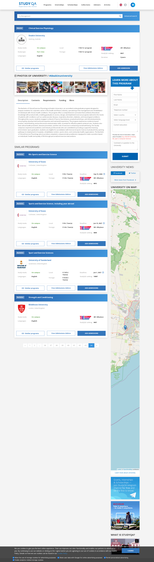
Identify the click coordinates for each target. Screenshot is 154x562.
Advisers (97, 5)
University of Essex (37, 162)
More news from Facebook (124, 180)
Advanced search (130, 16)
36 (45, 345)
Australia (38, 39)
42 (80, 345)
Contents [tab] (35, 100)
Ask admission (123, 68)
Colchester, (32, 165)
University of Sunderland (40, 260)
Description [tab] (23, 100)
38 (57, 345)
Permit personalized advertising (117, 558)
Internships (59, 5)
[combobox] (125, 115)
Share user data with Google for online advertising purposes (81, 558)
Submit (125, 156)
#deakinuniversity (60, 75)
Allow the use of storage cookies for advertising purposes (35, 558)
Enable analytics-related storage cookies (29, 560)
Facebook (118, 173)
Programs (47, 5)
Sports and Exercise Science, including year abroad (51, 203)
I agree (131, 551)
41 (74, 345)
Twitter (133, 173)
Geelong (31, 39)
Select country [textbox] (119, 115)
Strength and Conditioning (41, 297)
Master (19, 28)
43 (86, 345)
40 (68, 345)
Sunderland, (33, 264)
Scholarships (73, 5)
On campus (41, 48)
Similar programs (32, 68)
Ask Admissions (91, 194)
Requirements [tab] (49, 100)
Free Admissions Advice (93, 68)
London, (31, 308)
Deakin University (37, 35)
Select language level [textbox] (122, 120)
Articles (107, 5)
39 (62, 345)
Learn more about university (125, 473)
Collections (85, 5)
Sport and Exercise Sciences (41, 253)
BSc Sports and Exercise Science (43, 154)
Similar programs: (27, 146)
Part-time (40, 52)
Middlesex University (38, 304)
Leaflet (119, 469)
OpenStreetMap (127, 469)
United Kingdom (41, 165)
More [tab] (71, 100)
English (40, 56)
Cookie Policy (62, 553)
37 (51, 345)
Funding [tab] (62, 100)
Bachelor (20, 154)
